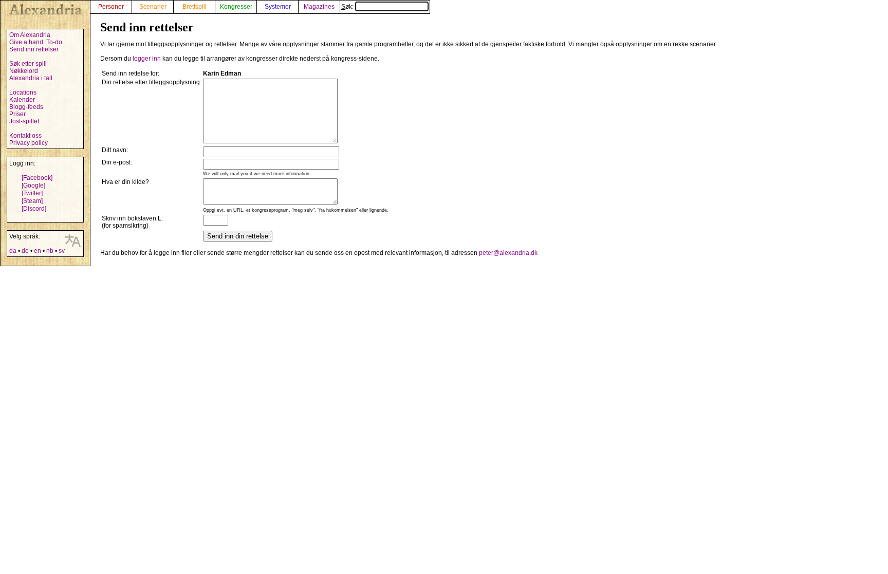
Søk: (348, 6)
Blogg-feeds (26, 106)
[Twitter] (32, 193)
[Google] (33, 185)
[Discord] (34, 208)
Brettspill (194, 6)
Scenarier (152, 6)
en (37, 250)
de (25, 250)
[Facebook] (37, 177)
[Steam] (32, 201)
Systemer (278, 6)
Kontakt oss (25, 135)
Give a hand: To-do (35, 42)
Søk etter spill (28, 63)
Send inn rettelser (34, 49)
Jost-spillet (24, 121)
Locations (22, 92)
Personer (111, 6)
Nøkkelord (23, 71)
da (12, 250)
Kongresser (236, 6)
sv (62, 250)
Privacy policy (28, 142)
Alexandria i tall (30, 78)
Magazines (319, 6)
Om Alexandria (29, 35)
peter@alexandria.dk (508, 252)
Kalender (22, 99)
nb (49, 250)
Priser (17, 114)
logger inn (147, 58)
